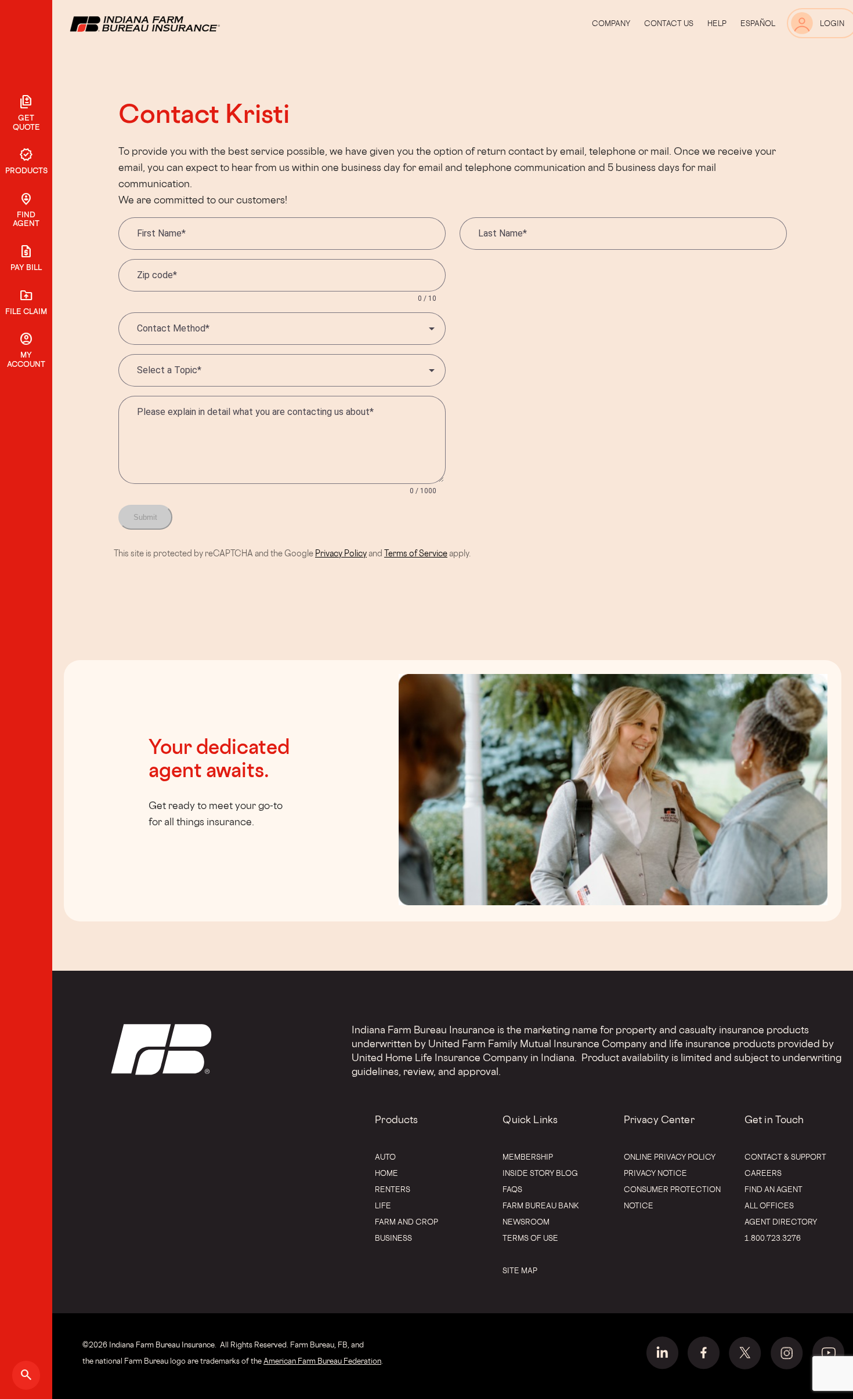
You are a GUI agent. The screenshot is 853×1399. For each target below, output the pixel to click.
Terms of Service (415, 553)
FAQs (512, 1189)
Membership (528, 1156)
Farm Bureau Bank (541, 1205)
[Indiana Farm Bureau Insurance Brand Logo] (166, 23)
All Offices (769, 1205)
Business (393, 1238)
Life (383, 1205)
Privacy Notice (655, 1173)
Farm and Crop (406, 1221)
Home (386, 1173)
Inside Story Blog (540, 1173)
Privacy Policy (341, 553)
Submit (145, 517)
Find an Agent (773, 1189)
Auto (385, 1156)
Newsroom (526, 1221)
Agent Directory (780, 1221)
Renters (392, 1189)
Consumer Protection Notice (672, 1197)
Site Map (520, 1270)
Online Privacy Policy (669, 1156)
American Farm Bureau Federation (322, 1360)
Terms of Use (530, 1238)
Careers (763, 1173)
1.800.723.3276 (772, 1238)
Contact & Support (785, 1156)
